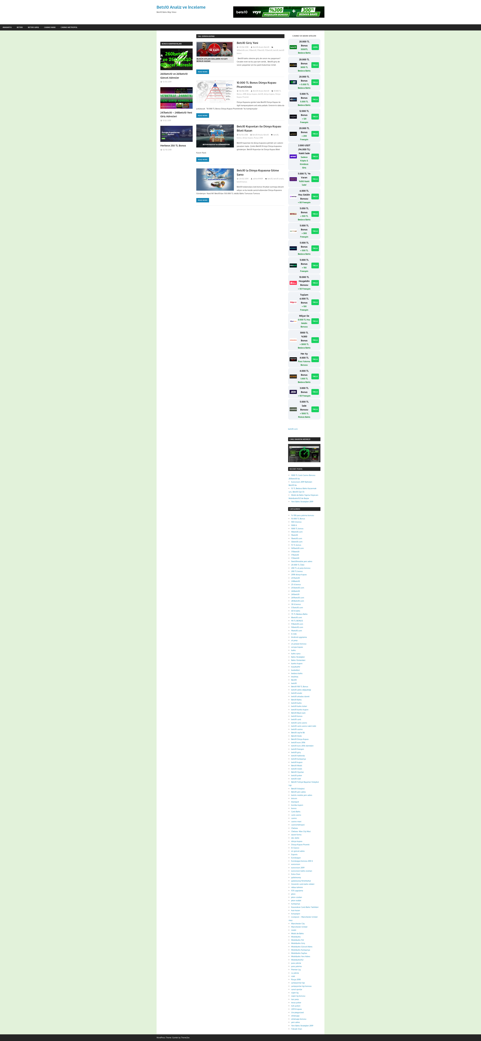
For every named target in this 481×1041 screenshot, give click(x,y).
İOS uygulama (297, 890)
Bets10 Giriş (33, 27)
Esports (294, 854)
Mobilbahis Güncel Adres (301, 946)
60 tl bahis (295, 611)
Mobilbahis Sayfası (299, 953)
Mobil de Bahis (297, 933)
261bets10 (295, 594)
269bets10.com (297, 597)
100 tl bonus (296, 522)
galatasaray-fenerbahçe (301, 881)
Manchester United (299, 927)
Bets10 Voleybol (298, 788)
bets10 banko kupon (299, 709)
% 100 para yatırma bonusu (302, 515)
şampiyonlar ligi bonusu (301, 986)
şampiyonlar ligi (298, 983)
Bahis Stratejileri (298, 657)
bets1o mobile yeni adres (301, 795)
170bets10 (252, 50)
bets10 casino (297, 729)
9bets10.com (296, 630)
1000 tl (294, 525)
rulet (293, 976)
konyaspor (295, 913)
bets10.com (293, 429)
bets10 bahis (296, 703)
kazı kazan (295, 910)
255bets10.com (297, 588)
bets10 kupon (297, 762)
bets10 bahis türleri (299, 706)
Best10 (294, 680)
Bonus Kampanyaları (172, 44)
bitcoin (294, 798)
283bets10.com (297, 601)
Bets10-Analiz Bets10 (261, 47)
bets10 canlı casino (299, 723)
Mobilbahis (296, 937)
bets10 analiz (278, 179)
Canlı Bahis (295, 811)
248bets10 (295, 581)
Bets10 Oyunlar (297, 772)
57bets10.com (297, 607)
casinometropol (298, 825)
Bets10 (20, 27)
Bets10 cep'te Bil (298, 732)
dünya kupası (269, 94)
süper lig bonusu (298, 996)
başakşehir (295, 667)
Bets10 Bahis (296, 700)
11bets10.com (296, 538)
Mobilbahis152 (297, 960)
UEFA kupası (296, 1009)
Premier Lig (296, 969)
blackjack (295, 802)
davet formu (296, 834)
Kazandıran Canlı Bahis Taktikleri (305, 907)
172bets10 (268, 50)
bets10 (275, 50)
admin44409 (258, 179)
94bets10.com (297, 624)
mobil (293, 930)
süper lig (294, 992)
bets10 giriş (296, 752)
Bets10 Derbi (296, 736)
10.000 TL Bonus (298, 518)
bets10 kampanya (298, 759)
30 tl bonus (296, 604)
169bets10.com (242, 50)
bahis (293, 650)
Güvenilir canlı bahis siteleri (302, 884)
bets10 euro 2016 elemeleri (302, 746)
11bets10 (294, 535)
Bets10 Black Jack (298, 713)
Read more (202, 72)
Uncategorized (297, 1012)
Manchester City (298, 923)
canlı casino (296, 815)
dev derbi (295, 838)
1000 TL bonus (297, 528)
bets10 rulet (296, 779)
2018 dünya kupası (250, 94)
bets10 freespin (297, 749)
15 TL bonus (296, 545)
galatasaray (296, 877)
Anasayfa (7, 27)
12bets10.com (296, 542)
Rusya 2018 (258, 138)
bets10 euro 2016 (298, 742)
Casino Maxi (49, 27)
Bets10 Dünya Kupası (300, 739)
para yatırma (296, 966)
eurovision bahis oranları (301, 871)
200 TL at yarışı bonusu (300, 568)
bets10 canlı (296, 719)
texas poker (296, 1002)
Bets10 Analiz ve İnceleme (181, 7)
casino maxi (296, 821)
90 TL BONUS (297, 621)
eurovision (295, 864)
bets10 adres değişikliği (301, 690)
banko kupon (297, 663)
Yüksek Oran (296, 1029)
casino (294, 818)
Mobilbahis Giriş (298, 943)
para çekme (296, 963)
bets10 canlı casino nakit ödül (303, 726)
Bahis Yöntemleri (298, 660)
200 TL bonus (297, 571)
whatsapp (295, 1016)
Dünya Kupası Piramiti (300, 844)
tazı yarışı (295, 999)
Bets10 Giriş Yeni (247, 43)
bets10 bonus (242, 182)
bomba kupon (297, 805)
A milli (294, 634)
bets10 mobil (296, 769)
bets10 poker (296, 775)
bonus (239, 138)
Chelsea (294, 828)
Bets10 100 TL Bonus (299, 686)
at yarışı (294, 640)
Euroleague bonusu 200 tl (302, 861)
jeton (293, 894)
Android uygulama (299, 637)
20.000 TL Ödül (297, 565)
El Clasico (295, 848)
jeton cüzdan (296, 897)
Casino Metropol (69, 27)
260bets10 (295, 591)
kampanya (295, 904)
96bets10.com (297, 627)
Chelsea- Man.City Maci (301, 831)
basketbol (295, 670)
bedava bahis (297, 673)
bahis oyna (295, 653)
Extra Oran (295, 874)
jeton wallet (296, 900)
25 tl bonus (296, 584)
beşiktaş (294, 676)
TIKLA (315, 65)
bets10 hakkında (298, 755)
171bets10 (260, 50)
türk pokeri (295, 1006)
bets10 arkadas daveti (300, 696)
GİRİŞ (315, 47)
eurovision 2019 (298, 867)
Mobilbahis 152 (297, 940)
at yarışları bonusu (298, 644)
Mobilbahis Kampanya (300, 950)
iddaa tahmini (297, 887)
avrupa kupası (297, 647)
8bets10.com (296, 617)
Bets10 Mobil (296, 765)
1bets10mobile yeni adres (301, 561)
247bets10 (295, 578)
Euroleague (296, 858)
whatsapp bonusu (298, 1019)
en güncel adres (298, 851)
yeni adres (295, 1022)
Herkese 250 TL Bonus (173, 145)
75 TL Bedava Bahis (299, 614)
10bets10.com (297, 532)
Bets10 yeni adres (298, 792)
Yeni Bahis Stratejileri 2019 (302, 501)
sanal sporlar (296, 989)
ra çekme (295, 973)
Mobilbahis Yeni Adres (300, 956)
